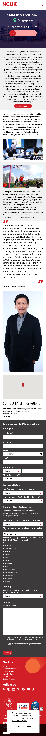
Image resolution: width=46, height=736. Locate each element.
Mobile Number (9, 467)
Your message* (9, 606)
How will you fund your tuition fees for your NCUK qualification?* (21, 591)
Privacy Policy (31, 639)
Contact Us (7, 719)
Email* (5, 458)
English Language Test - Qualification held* (21, 497)
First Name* (8, 433)
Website (6, 416)
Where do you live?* (11, 475)
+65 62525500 (15, 414)
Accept (17, 726)
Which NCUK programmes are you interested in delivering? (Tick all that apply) (23, 539)
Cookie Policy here (19, 721)
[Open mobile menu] (41, 4)
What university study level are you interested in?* (22, 529)
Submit (7, 653)
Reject (29, 726)
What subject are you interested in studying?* (22, 520)
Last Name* (8, 442)
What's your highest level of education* (20, 489)
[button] (23, 385)
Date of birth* (8, 450)
